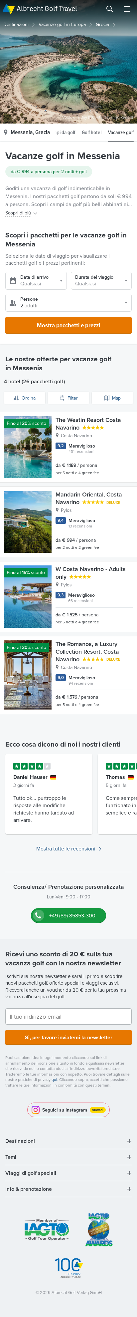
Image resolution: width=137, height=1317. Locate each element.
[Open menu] (127, 9)
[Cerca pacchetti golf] (109, 9)
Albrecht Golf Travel (47, 8)
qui (54, 1079)
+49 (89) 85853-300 (72, 915)
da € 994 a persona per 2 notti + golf (49, 171)
